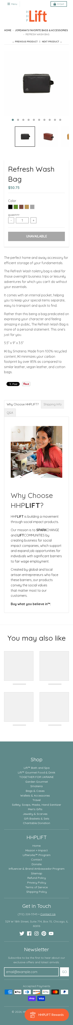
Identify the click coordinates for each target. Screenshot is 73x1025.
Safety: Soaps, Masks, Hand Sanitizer (36, 805)
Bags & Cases (35, 791)
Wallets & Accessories (35, 795)
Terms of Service (36, 887)
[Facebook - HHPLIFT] (29, 933)
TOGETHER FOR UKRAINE (36, 777)
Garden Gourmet (36, 781)
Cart (60, 4)
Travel (36, 800)
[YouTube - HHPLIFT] (51, 933)
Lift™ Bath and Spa (36, 768)
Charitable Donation (36, 823)
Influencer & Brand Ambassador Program (36, 869)
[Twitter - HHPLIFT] (21, 933)
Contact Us (48, 914)
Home (7, 30)
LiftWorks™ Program (36, 855)
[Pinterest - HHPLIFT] (43, 933)
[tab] (22, 404)
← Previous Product (25, 41)
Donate (37, 864)
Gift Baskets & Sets (36, 818)
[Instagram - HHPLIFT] (36, 933)
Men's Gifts (35, 809)
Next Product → (52, 41)
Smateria (36, 786)
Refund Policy (36, 878)
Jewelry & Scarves (35, 814)
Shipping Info (53, 404)
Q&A (10, 412)
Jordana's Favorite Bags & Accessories (41, 30)
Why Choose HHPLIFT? (23, 404)
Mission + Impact (36, 850)
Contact (36, 859)
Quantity (13, 215)
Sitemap (36, 873)
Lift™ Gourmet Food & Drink (36, 772)
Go (64, 972)
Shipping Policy (36, 892)
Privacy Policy (36, 882)
